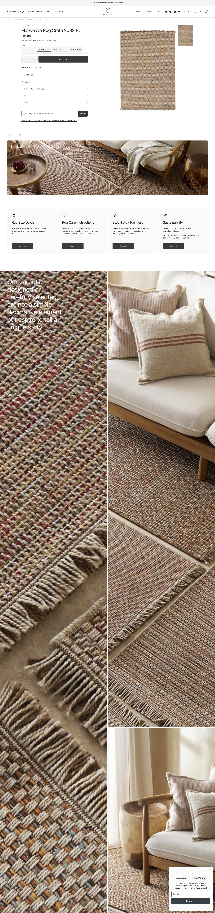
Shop (14, 19)
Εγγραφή (190, 901)
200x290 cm (60, 50)
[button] (194, 12)
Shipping (35, 41)
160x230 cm (45, 50)
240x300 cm (76, 50)
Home (9, 19)
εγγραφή (83, 114)
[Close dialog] (210, 870)
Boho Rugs (22, 19)
